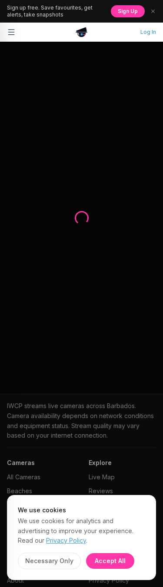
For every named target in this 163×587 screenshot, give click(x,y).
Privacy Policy (66, 540)
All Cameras (23, 477)
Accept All (110, 560)
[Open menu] (11, 32)
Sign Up (128, 11)
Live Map (102, 477)
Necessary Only (49, 560)
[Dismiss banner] (153, 11)
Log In (148, 32)
